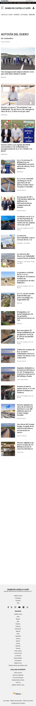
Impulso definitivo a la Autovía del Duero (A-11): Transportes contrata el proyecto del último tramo (26, 372)
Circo (33, 3)
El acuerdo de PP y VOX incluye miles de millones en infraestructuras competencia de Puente (26, 202)
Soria (18, 633)
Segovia (18, 631)
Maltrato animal (21, 3)
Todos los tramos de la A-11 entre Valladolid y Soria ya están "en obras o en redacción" (26, 353)
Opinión (16, 15)
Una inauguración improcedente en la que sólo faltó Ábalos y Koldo (17, 73)
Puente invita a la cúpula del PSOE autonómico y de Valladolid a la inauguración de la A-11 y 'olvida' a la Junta (16, 148)
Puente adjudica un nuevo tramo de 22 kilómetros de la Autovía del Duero (25, 446)
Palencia (18, 626)
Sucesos (18, 648)
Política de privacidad (16, 700)
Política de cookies (28, 700)
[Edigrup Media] (18, 693)
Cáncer (10, 3)
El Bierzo (18, 624)
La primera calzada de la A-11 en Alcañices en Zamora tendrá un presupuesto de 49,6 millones (26, 277)
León (18, 621)
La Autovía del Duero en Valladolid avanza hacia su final (26, 256)
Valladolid (18, 636)
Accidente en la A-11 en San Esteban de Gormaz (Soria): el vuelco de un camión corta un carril (26, 220)
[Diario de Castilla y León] (17, 8)
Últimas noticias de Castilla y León (18, 665)
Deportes (18, 646)
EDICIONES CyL (29, 0)
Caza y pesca (18, 651)
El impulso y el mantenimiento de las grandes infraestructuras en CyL (25, 316)
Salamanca (18, 629)
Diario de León (18, 672)
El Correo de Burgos (18, 677)
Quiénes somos (18, 595)
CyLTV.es (18, 682)
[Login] (33, 7)
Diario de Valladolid (18, 675)
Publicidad (18, 598)
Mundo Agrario (18, 658)
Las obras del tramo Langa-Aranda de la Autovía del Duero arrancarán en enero (25, 428)
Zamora (18, 638)
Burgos (18, 619)
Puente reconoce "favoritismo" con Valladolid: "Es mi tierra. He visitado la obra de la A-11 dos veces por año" (17, 109)
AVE (15, 3)
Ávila (18, 616)
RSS (18, 603)
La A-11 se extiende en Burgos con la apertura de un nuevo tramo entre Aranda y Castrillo (25, 182)
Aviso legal (6, 700)
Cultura (18, 643)
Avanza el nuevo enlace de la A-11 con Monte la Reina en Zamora (26, 389)
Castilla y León (6, 15)
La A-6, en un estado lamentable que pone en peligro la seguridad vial (25, 296)
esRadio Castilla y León (18, 685)
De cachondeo (7, 38)
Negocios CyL (18, 663)
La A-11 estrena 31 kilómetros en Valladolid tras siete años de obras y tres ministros (25, 164)
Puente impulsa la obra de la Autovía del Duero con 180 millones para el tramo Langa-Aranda (25, 410)
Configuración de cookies (18, 703)
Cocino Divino (18, 653)
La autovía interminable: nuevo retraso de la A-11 (26, 237)
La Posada (24, 15)
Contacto (18, 600)
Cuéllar (29, 3)
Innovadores (18, 660)
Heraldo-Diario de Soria (18, 680)
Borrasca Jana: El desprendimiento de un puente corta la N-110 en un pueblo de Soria (26, 334)
